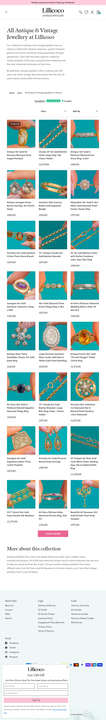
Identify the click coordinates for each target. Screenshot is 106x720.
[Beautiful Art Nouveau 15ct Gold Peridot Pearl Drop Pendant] (85, 494)
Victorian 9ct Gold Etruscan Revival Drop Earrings (52, 460)
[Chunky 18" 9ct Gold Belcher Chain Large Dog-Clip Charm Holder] (53, 134)
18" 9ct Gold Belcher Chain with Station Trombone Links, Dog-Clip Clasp (84, 256)
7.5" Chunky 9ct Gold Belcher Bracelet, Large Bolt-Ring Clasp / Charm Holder (51, 409)
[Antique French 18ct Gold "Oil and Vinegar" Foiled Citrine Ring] (85, 336)
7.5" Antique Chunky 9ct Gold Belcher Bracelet (51, 254)
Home (11, 92)
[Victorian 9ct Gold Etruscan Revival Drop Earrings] (53, 440)
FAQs (7, 613)
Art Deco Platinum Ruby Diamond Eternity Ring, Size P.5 (53, 515)
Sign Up (36, 700)
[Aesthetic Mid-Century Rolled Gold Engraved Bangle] (53, 184)
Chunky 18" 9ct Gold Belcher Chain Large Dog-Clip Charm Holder (53, 155)
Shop (19, 92)
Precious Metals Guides (82, 618)
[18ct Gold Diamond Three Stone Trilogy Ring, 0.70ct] (53, 285)
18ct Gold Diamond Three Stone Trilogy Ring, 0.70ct (51, 305)
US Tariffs (42, 609)
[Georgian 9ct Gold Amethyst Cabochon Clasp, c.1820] (21, 285)
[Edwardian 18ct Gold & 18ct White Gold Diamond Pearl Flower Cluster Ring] (85, 184)
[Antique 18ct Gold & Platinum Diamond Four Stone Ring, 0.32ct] (85, 134)
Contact (9, 609)
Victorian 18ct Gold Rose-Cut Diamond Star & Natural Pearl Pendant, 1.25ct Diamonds (83, 409)
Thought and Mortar (73, 714)
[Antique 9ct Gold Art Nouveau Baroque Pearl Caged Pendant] (21, 134)
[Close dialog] (67, 666)
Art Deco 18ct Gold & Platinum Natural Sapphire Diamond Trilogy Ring (20, 408)
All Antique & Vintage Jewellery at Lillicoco (43, 92)
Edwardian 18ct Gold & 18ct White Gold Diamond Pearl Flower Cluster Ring (84, 205)
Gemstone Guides (79, 613)
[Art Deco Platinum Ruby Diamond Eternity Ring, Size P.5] (53, 494)
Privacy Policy (45, 626)
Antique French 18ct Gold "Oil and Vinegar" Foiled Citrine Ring (83, 357)
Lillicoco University (80, 605)
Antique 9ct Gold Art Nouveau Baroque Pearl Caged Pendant (19, 155)
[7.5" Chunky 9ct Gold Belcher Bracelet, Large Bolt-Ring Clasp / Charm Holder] (53, 386)
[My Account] (92, 12)
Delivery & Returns (47, 605)
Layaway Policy (45, 618)
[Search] (81, 12)
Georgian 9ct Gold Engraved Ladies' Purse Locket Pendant (19, 461)
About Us (9, 605)
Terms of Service (46, 630)
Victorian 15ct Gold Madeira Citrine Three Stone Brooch (21, 254)
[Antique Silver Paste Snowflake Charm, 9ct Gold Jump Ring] (21, 336)
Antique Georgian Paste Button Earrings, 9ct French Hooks (20, 205)
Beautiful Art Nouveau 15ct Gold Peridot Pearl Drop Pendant (84, 515)
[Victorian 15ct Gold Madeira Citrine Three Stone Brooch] (21, 235)
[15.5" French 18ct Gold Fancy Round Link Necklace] (21, 494)
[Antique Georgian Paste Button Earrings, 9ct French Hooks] (21, 184)
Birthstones (76, 622)
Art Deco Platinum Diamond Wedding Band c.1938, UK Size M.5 (85, 306)
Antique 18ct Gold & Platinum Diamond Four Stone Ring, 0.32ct (82, 155)
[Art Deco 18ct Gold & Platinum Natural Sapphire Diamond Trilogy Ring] (21, 386)
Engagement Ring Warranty (51, 622)
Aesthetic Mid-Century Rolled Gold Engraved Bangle (50, 205)
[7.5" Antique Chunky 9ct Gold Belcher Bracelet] (53, 235)
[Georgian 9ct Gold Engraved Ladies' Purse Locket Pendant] (21, 440)
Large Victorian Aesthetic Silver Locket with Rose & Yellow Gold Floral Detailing (53, 357)
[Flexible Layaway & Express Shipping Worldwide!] (53, 2)
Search (8, 618)
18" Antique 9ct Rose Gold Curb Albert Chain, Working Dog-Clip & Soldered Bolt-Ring (84, 463)
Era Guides (76, 609)
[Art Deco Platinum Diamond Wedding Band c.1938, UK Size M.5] (85, 285)
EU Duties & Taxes (46, 613)
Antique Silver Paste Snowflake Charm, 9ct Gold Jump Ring (21, 357)
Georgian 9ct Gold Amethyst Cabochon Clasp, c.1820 (20, 306)
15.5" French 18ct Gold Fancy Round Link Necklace (20, 513)
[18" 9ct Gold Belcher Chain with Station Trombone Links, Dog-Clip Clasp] (85, 235)
